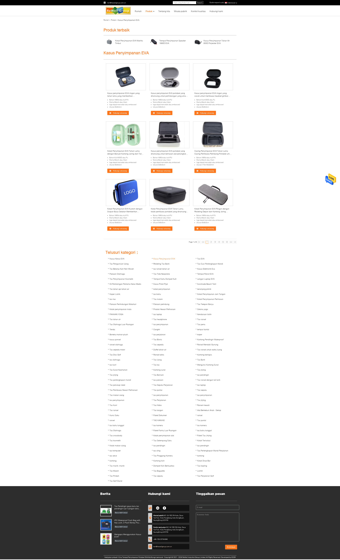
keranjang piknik (204, 289)
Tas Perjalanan (159, 400)
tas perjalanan (159, 334)
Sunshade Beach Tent (206, 284)
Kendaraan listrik (204, 314)
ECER (233, 557)
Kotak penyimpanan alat (163, 435)
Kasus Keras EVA (117, 259)
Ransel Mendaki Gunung (207, 344)
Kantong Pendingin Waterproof (210, 339)
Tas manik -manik (117, 466)
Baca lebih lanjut (121, 513)
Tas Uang (157, 360)
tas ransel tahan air (161, 269)
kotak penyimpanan (161, 289)
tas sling (156, 450)
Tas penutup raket (117, 385)
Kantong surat (159, 370)
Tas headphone (160, 319)
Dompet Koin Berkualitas (163, 466)
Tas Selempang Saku (162, 440)
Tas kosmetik (115, 440)
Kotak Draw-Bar (204, 461)
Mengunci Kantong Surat (207, 365)
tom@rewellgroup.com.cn (116, 3)
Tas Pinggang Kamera (163, 455)
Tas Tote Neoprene (161, 274)
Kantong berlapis (204, 354)
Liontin (200, 471)
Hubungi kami (216, 11)
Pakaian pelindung (161, 304)
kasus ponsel (115, 339)
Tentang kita (164, 11)
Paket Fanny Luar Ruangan (165, 430)
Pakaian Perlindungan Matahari (123, 304)
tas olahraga (115, 360)
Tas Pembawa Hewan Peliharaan (124, 390)
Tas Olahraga (115, 430)
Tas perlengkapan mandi (120, 380)
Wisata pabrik (180, 11)
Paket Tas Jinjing (204, 435)
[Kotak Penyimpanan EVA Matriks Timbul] (109, 42)
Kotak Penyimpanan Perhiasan (210, 299)
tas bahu (157, 294)
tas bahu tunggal (117, 425)
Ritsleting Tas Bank (161, 264)
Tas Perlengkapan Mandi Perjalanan (212, 450)
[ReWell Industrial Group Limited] (118, 10)
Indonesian (232, 3)
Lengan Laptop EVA (205, 279)
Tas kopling (202, 466)
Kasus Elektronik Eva (206, 269)
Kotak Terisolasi (204, 440)
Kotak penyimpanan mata (120, 309)
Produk (149, 11)
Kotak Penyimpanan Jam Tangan (211, 294)
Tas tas (156, 365)
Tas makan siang (117, 395)
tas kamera (158, 425)
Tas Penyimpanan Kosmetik (121, 279)
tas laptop (157, 314)
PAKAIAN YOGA (116, 314)
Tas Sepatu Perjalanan (163, 385)
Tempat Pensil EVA (205, 274)
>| (235, 242)
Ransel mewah (203, 405)
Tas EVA (200, 259)
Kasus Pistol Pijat (160, 284)
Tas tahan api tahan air (119, 289)
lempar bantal (203, 329)
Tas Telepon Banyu (205, 304)
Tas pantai (157, 390)
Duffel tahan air (159, 349)
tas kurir (113, 365)
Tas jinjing (201, 370)
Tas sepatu (202, 390)
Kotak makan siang (118, 445)
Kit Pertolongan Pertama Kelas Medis (125, 284)
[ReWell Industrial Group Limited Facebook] (164, 508)
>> (231, 242)
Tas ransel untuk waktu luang (209, 349)
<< (203, 242)
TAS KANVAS (159, 420)
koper (199, 334)
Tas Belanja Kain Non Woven (122, 269)
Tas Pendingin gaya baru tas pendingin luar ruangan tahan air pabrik (127, 507)
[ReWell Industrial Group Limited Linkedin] (157, 508)
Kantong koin (159, 461)
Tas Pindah (114, 476)
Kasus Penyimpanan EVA (164, 259)
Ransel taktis (158, 354)
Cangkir (156, 329)
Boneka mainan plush (119, 334)
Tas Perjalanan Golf (205, 476)
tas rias (113, 299)
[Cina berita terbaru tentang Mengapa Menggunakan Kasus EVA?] (106, 539)
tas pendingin (203, 375)
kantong (200, 455)
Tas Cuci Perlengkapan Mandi (210, 264)
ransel (199, 415)
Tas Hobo (157, 405)
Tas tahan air (115, 319)
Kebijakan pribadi (111, 557)
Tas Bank (201, 360)
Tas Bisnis (157, 339)
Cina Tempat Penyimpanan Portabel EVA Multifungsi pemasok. (141, 557)
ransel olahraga (116, 344)
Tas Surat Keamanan (118, 370)
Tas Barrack (158, 375)
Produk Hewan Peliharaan (164, 309)
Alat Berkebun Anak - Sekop (209, 410)
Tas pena (201, 324)
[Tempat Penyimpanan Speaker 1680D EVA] (153, 42)
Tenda (112, 329)
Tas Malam (114, 471)
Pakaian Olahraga (117, 274)
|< (199, 242)
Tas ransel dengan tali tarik (208, 380)
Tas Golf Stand (116, 481)
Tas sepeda (158, 344)
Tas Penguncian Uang (119, 264)
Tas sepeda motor (117, 349)
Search (199, 3)
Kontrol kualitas (198, 11)
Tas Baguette (159, 471)
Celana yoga (202, 309)
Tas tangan (158, 410)
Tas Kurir (113, 405)
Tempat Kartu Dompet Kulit (164, 279)
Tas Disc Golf (115, 354)
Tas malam (158, 299)
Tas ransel (201, 319)
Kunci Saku (114, 415)
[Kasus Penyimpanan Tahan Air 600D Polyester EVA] (198, 42)
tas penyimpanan (160, 324)
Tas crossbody (116, 435)
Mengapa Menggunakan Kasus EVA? (127, 535)
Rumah (138, 11)
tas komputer (115, 450)
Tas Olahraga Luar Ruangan (122, 324)
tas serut (113, 455)
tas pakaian (158, 380)
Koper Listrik (115, 294)
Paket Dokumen (160, 415)
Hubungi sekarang (119, 113)
